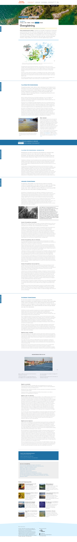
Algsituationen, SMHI (23, 476)
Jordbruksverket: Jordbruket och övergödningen (28, 471)
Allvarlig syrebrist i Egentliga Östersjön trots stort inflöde (30, 502)
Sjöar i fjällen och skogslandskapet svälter (31, 511)
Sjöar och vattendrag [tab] (27, 143)
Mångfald (41, 22)
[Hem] (21, 3)
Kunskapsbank (44, 2)
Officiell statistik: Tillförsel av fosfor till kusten (27, 469)
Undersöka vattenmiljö (52, 2)
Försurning (21, 22)
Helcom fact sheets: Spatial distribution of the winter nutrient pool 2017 (31, 466)
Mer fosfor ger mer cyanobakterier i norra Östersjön (52, 502)
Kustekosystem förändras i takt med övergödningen (31, 493)
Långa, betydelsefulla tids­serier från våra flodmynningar (52, 493)
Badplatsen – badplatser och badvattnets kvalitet (28, 467)
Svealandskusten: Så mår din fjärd (25, 470)
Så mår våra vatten (31, 2)
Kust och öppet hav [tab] (35, 143)
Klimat (25, 22)
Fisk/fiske (32, 22)
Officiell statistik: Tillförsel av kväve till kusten (27, 468)
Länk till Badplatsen (47, 132)
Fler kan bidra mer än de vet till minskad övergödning (30, 484)
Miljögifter (28, 22)
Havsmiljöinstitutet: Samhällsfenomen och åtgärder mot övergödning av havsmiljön (33, 474)
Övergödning (37, 22)
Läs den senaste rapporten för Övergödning (37, 28)
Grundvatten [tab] (20, 143)
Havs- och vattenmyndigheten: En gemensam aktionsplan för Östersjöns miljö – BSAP (34, 475)
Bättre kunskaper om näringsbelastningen (49, 484)
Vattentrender (38, 2)
